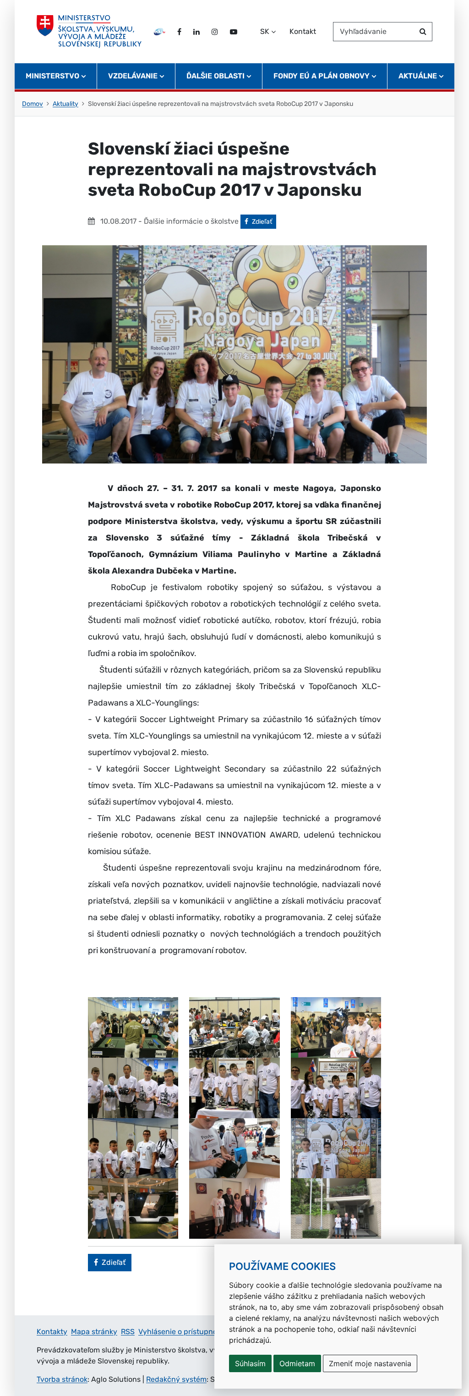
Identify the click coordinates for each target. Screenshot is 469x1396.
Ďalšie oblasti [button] (215, 76)
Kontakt (302, 31)
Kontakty (52, 1331)
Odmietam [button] (297, 1363)
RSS (128, 1331)
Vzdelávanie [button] (133, 76)
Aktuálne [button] (417, 76)
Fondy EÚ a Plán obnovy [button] (321, 76)
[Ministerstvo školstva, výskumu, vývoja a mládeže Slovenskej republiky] (89, 31)
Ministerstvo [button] (52, 76)
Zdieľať (263, 221)
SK (264, 31)
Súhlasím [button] (250, 1363)
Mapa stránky (94, 1331)
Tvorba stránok (62, 1379)
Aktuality (65, 104)
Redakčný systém (176, 1379)
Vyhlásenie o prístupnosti (181, 1331)
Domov (32, 104)
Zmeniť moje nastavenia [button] (370, 1363)
